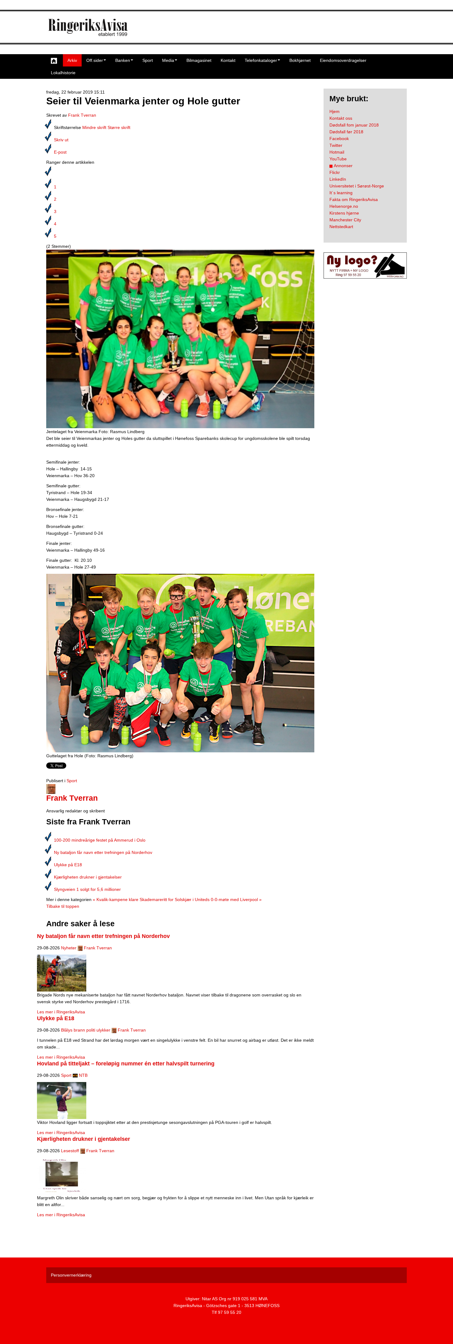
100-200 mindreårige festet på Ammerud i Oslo (99, 840)
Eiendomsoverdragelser (343, 60)
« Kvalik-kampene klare (115, 899)
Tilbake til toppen (62, 906)
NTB (83, 1075)
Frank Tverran (82, 115)
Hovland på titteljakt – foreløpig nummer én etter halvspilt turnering (125, 1063)
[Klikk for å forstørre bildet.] (180, 338)
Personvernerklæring (71, 1275)
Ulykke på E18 (68, 864)
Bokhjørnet (300, 60)
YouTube (338, 158)
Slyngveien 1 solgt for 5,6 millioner (87, 889)
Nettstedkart (341, 226)
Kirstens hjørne (344, 213)
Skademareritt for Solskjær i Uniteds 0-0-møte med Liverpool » (201, 899)
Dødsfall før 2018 (346, 131)
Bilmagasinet (198, 60)
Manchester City (345, 219)
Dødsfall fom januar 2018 (354, 125)
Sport (147, 60)
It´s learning (341, 192)
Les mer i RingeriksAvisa (61, 1011)
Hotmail (336, 152)
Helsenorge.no (343, 206)
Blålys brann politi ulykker (85, 1030)
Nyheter (68, 947)
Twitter (335, 145)
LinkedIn (337, 179)
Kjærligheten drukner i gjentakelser (88, 877)
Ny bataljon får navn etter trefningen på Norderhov (103, 852)
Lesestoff (70, 1150)
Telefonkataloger (261, 60)
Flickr (334, 172)
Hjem (334, 111)
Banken (122, 60)
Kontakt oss (340, 118)
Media (168, 60)
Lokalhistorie (63, 72)
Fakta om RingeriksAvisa (353, 199)
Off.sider (94, 60)
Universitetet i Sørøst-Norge (356, 185)
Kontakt (228, 60)
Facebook (339, 138)
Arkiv (72, 60)
